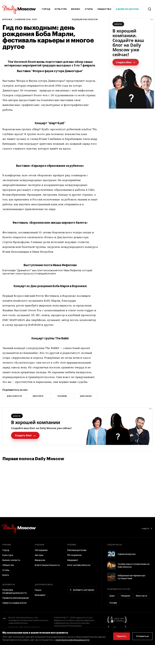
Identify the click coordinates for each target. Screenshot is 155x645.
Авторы (39, 555)
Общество (104, 9)
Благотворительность (47, 565)
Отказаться (142, 636)
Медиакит (72, 560)
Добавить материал (83, 589)
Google (113, 602)
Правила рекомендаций (15, 597)
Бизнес (75, 9)
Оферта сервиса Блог (14, 602)
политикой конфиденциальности (72, 639)
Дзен (112, 595)
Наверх (145, 529)
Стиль (89, 9)
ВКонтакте (141, 595)
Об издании (41, 550)
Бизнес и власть (11, 560)
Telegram (125, 595)
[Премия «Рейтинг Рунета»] (117, 619)
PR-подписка (74, 555)
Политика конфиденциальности (14, 591)
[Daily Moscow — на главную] (19, 528)
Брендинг (40, 595)
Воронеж (7, 19)
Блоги (5, 575)
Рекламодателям (76, 550)
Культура (61, 9)
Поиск (38, 590)
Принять (121, 636)
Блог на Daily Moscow (79, 565)
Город (46, 9)
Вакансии (40, 560)
